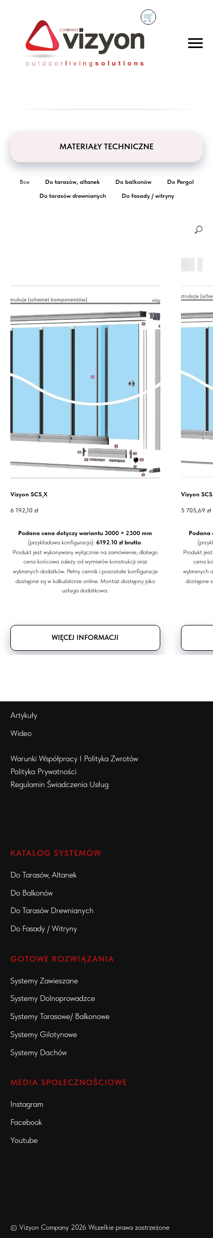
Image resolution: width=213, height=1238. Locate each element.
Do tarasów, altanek (43, 875)
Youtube (24, 1140)
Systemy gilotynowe (43, 1034)
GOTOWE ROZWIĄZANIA (62, 959)
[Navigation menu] (195, 43)
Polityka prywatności (43, 771)
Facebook (26, 1122)
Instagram (26, 1104)
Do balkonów (31, 893)
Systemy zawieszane (44, 980)
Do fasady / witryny (43, 928)
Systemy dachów (38, 1052)
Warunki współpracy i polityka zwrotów (74, 758)
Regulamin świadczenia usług (59, 784)
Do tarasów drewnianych (52, 910)
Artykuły (23, 715)
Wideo (21, 733)
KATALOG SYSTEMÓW (55, 853)
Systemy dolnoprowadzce (52, 998)
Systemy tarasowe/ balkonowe (60, 1016)
